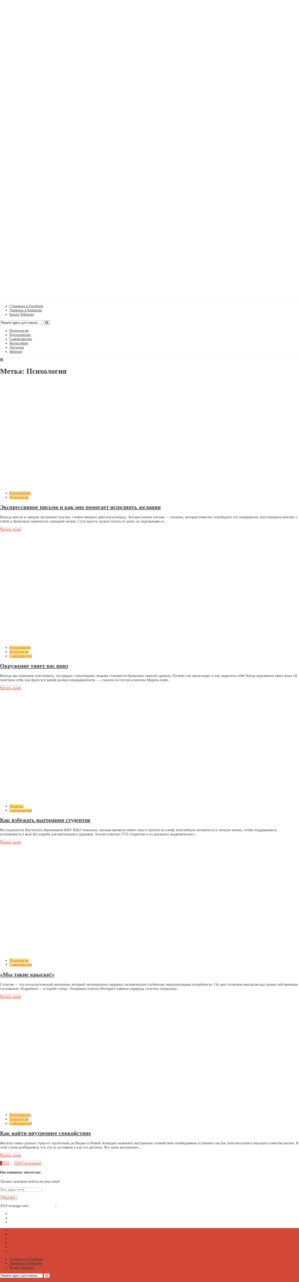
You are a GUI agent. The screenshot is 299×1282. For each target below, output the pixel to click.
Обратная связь (42, 1206)
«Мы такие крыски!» (27, 974)
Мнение (15, 352)
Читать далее (10, 529)
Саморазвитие (20, 339)
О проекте (65, 1206)
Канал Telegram (21, 1222)
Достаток (16, 347)
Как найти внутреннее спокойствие (45, 1133)
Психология (18, 331)
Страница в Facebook (26, 1214)
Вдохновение (20, 335)
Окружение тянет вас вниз (34, 666)
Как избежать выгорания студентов (45, 820)
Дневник (16, 806)
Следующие (31, 1163)
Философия (18, 343)
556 (17, 1163)
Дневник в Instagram (25, 1218)
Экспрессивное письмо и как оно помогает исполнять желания (80, 507)
